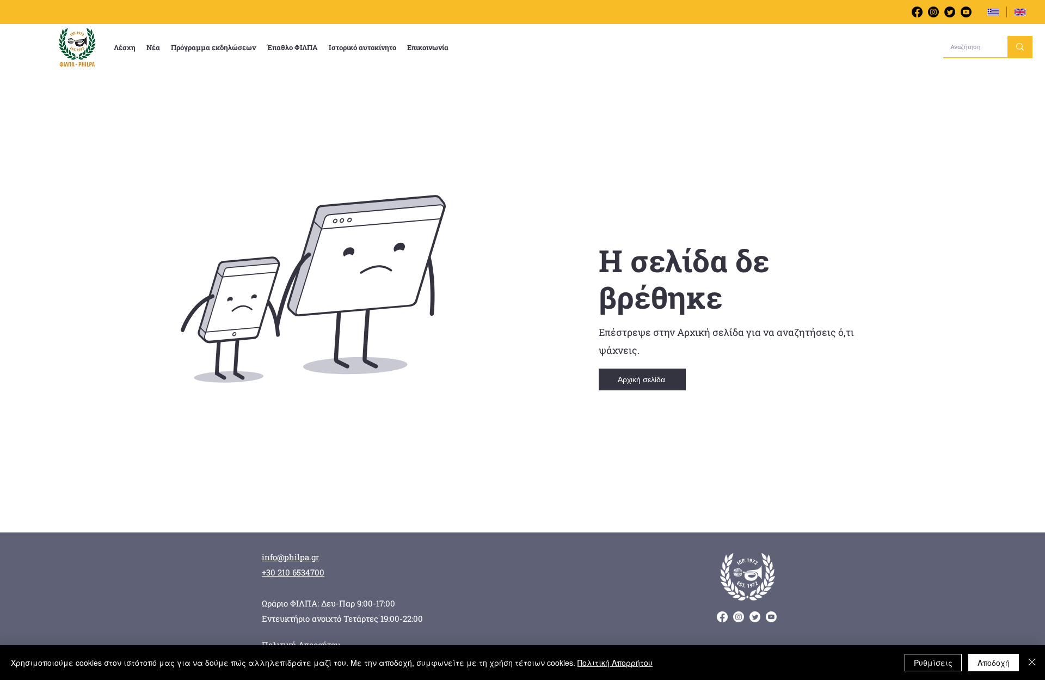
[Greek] (993, 12)
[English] (1019, 12)
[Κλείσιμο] (1031, 662)
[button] (124, 47)
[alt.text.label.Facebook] (917, 12)
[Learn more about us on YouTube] (966, 12)
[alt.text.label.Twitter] (949, 12)
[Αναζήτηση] (1019, 46)
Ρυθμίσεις (933, 662)
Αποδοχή (994, 662)
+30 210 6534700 (293, 572)
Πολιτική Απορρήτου (615, 662)
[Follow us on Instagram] (933, 12)
